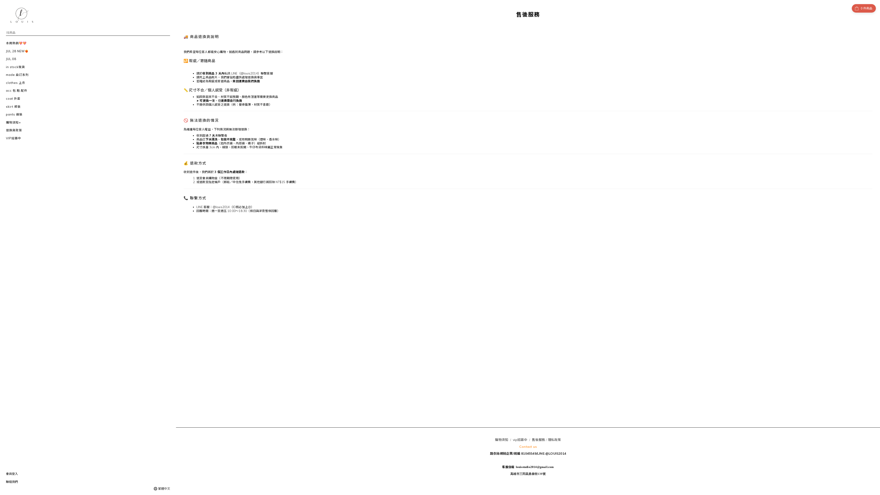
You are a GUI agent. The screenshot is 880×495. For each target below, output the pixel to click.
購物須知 (501, 440)
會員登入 (12, 474)
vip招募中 (520, 440)
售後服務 (538, 440)
